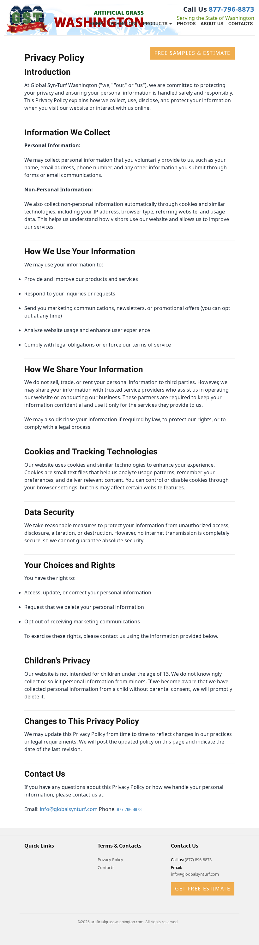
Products (156, 23)
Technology (123, 23)
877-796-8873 (231, 9)
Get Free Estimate (202, 888)
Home (96, 23)
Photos (186, 23)
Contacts (240, 23)
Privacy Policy (110, 859)
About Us (212, 23)
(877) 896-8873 (198, 859)
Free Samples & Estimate (192, 53)
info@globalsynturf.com (69, 809)
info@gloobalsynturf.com (195, 874)
